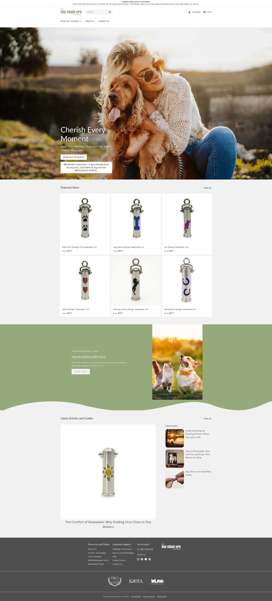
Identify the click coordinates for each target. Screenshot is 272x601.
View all (207, 187)
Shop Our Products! (73, 157)
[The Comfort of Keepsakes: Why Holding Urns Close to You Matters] (108, 472)
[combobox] (99, 11)
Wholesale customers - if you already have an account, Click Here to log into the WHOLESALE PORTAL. (86, 167)
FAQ (114, 556)
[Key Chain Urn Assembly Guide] (175, 479)
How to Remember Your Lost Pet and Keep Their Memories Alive (198, 454)
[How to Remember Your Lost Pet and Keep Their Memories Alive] (175, 459)
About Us (92, 549)
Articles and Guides (97, 553)
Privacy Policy (136, 596)
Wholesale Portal (96, 564)
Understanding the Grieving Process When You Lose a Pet (197, 434)
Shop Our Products (70, 21)
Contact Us (104, 21)
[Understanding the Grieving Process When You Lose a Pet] (175, 438)
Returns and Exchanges (123, 553)
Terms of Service (149, 596)
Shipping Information (122, 549)
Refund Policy (162, 596)
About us (90, 21)
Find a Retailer (94, 556)
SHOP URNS (80, 371)
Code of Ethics (119, 560)
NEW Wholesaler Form (98, 560)
